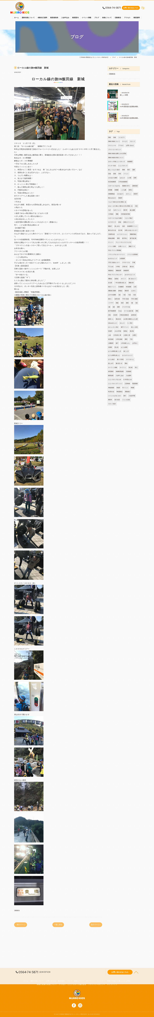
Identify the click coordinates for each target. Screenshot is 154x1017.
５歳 (129, 295)
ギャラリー (90, 981)
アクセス (121, 145)
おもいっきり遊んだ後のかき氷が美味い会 (120, 206)
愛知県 (127, 291)
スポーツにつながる (114, 186)
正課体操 (127, 384)
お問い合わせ (130, 145)
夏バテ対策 (120, 359)
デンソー (110, 242)
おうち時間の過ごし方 (114, 351)
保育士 (131, 190)
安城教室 (121, 287)
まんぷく (122, 323)
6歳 (114, 307)
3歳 (119, 295)
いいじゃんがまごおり (114, 396)
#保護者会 (119, 392)
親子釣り (124, 238)
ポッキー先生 (112, 166)
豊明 (126, 339)
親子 (117, 343)
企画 (135, 287)
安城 (109, 174)
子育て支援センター (114, 262)
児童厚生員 (111, 234)
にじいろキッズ (122, 166)
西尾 (114, 174)
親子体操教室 (112, 311)
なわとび (122, 178)
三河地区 (110, 214)
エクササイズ (112, 222)
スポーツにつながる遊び (115, 218)
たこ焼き (130, 323)
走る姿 (110, 283)
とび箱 (129, 178)
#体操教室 (111, 388)
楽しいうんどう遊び (114, 170)
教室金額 (110, 375)
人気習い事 (127, 335)
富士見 (116, 347)
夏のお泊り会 (112, 230)
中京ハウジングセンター (115, 275)
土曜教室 (110, 343)
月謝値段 (128, 371)
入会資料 (128, 375)
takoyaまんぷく (112, 323)
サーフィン (123, 367)
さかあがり (120, 194)
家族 (117, 303)
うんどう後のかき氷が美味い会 (117, 202)
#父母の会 (111, 392)
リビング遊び (128, 218)
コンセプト (121, 137)
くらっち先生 (126, 400)
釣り (136, 367)
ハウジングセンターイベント (116, 254)
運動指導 (118, 270)
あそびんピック (112, 258)
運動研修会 (133, 234)
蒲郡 (133, 170)
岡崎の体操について (114, 141)
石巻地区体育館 (125, 214)
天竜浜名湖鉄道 (124, 315)
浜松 (109, 315)
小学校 (118, 267)
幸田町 (110, 347)
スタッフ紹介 (112, 404)
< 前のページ (20, 924)
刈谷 (136, 206)
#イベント (125, 388)
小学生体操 (119, 339)
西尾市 (136, 194)
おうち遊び (111, 359)
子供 (131, 339)
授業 (118, 307)
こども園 (123, 190)
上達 (109, 335)
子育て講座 (134, 299)
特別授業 (128, 287)
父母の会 (124, 267)
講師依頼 (135, 186)
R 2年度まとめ (128, 379)
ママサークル (126, 262)
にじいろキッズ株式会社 (77, 984)
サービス (124, 141)
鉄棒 (135, 178)
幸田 (119, 174)
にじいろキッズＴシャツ (115, 384)
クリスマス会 (126, 307)
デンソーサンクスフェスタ (123, 242)
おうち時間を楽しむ (114, 355)
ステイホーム (130, 359)
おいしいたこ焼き (113, 327)
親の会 (132, 267)
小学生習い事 (117, 335)
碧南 (119, 222)
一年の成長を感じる (120, 283)
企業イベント (122, 246)
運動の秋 (131, 283)
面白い (110, 299)
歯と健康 (132, 210)
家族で (110, 226)
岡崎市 (120, 198)
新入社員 (117, 400)
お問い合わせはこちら (130, 8)
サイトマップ (112, 984)
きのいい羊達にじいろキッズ (116, 162)
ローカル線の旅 (128, 311)
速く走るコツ (132, 279)
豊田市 (110, 400)
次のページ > (95, 924)
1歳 (132, 303)
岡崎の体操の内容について (116, 158)
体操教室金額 (120, 371)
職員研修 (135, 384)
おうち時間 (124, 347)
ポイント (123, 279)
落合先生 (118, 319)
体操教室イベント (132, 226)
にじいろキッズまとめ (114, 379)
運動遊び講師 (112, 291)
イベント (126, 174)
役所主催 (117, 299)
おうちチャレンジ (127, 355)
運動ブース (132, 246)
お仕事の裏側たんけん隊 (131, 319)
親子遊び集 (133, 238)
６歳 (134, 295)
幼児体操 (110, 339)
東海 (137, 311)
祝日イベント (112, 287)
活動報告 (17, 910)
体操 (114, 137)
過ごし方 (126, 351)
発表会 (125, 331)
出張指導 (122, 258)
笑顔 (122, 303)
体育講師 (110, 371)
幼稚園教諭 (111, 194)
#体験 (132, 388)
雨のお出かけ (112, 198)
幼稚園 (116, 190)
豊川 (128, 170)
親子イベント (125, 327)
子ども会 (110, 267)
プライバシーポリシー (114, 149)
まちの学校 (118, 331)
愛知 (126, 363)
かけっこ (128, 194)
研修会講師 (111, 238)
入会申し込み (120, 375)
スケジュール (112, 145)
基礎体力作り (126, 186)
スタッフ (132, 141)
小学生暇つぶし (125, 343)
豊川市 (125, 210)
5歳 (109, 307)
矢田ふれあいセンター (131, 230)
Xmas (120, 311)
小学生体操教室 (122, 182)
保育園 (110, 190)
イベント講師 (112, 246)
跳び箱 (132, 331)
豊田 (118, 238)
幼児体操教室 (112, 182)
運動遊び (127, 392)
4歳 (136, 303)
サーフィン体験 (112, 367)
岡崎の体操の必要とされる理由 (117, 153)
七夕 (109, 210)
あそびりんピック (130, 275)
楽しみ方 (110, 363)
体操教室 (130, 162)
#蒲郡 (118, 388)
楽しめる (117, 226)
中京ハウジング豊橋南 (114, 250)
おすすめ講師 (112, 295)
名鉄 (123, 226)
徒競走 (116, 279)
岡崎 (109, 137)
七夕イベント (117, 210)
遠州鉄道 (133, 315)
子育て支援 (125, 299)
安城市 (110, 331)
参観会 (120, 291)
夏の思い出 (119, 363)
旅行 (125, 396)
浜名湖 (115, 315)
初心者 (131, 367)
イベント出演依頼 (132, 254)
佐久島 (120, 230)
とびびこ (133, 291)
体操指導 (126, 270)
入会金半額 (132, 396)
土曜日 (134, 335)
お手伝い (135, 343)
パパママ (110, 303)
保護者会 (110, 270)
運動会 (110, 279)
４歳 (124, 295)
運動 (117, 214)
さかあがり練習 (112, 178)
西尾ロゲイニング (129, 222)
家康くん (110, 319)
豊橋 (123, 170)
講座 (127, 303)
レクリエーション (122, 234)
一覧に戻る (58, 924)
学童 (133, 262)
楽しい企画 (134, 327)
